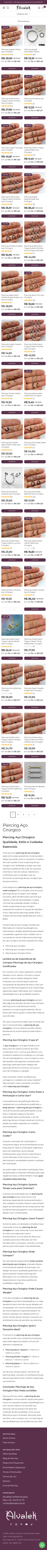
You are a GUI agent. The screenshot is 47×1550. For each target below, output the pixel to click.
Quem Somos (9, 1438)
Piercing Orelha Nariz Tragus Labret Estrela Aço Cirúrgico (10, 641)
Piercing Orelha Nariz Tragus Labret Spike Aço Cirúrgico (11, 788)
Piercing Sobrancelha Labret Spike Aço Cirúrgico (33, 543)
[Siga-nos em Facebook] (11, 1524)
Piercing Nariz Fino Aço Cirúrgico (34, 296)
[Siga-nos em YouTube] (26, 1524)
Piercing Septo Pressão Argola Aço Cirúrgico (34, 689)
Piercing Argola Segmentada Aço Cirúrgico (31, 199)
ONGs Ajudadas (10, 1454)
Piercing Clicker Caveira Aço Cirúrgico (34, 591)
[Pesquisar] (8, 8)
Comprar (12, 68)
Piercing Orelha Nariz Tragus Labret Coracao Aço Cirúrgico (10, 739)
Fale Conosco (9, 1442)
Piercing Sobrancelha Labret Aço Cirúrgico (33, 394)
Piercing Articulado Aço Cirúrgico (11, 689)
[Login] (39, 8)
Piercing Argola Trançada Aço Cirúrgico (12, 149)
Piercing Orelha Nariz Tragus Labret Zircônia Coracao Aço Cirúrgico (33, 739)
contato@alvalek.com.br (14, 1503)
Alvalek (12, 1533)
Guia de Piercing (10, 1485)
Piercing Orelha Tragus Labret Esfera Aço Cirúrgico (34, 150)
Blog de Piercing (10, 1458)
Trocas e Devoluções (12, 1472)
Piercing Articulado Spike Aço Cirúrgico (35, 443)
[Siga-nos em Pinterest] (21, 1524)
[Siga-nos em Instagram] (16, 1524)
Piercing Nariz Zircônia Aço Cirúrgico (11, 591)
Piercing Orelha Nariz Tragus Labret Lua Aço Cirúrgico (10, 543)
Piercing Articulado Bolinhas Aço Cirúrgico (33, 493)
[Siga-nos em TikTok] (31, 1524)
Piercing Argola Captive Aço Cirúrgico (11, 345)
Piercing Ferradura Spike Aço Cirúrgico (11, 247)
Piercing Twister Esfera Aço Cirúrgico (11, 394)
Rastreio (6, 1481)
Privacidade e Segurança (14, 1467)
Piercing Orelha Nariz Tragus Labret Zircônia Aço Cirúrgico (10, 100)
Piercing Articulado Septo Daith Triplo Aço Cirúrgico (10, 444)
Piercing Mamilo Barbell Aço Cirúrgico (34, 787)
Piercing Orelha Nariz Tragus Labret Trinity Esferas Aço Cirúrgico (33, 641)
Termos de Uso (9, 1476)
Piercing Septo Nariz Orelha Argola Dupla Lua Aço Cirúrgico (11, 297)
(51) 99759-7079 (10, 1497)
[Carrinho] (43, 8)
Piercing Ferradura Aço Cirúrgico (34, 99)
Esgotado (12, 609)
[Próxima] (34, 814)
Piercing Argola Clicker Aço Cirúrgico (11, 50)
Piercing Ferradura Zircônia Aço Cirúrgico (10, 493)
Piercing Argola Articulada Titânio (31, 50)
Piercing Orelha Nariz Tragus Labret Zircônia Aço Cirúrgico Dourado (33, 248)
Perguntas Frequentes (13, 1463)
